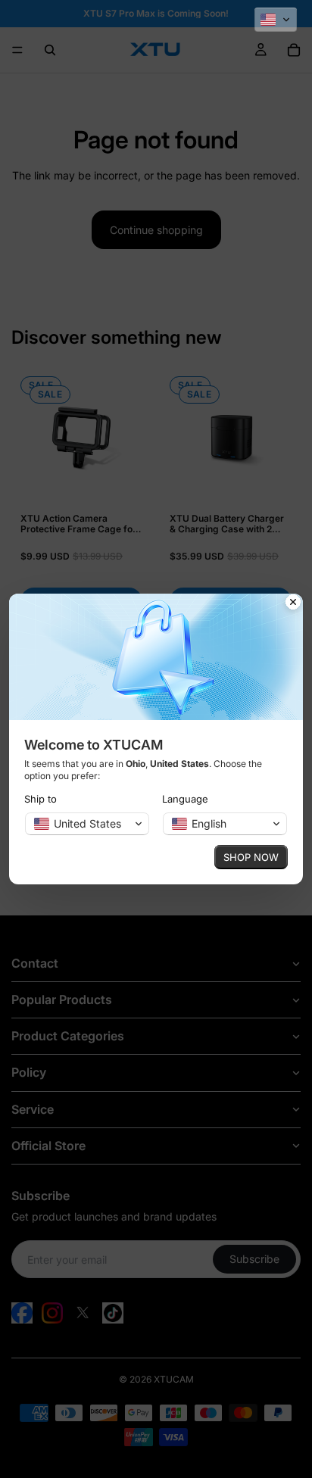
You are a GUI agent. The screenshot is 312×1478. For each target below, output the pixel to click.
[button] (275, 20)
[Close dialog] (293, 603)
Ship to (40, 799)
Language (185, 799)
